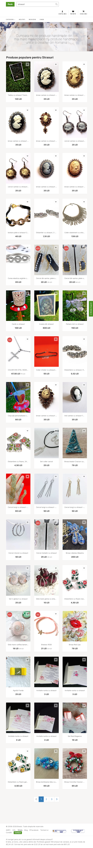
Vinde (20, 830)
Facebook (34, 830)
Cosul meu (83, 14)
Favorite (73, 14)
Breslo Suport (91, 308)
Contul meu (62, 14)
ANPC (8, 830)
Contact (18, 832)
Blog (26, 830)
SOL (14, 830)
